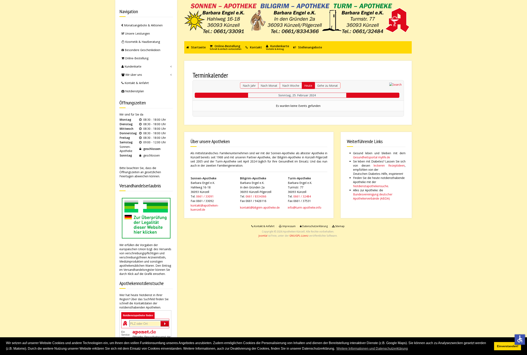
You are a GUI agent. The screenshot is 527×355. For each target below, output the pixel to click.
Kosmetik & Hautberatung (142, 42)
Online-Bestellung (136, 58)
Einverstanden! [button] (507, 346)
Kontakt (255, 47)
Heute (308, 86)
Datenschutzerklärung (315, 226)
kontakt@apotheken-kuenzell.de (205, 207)
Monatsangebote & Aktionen (143, 25)
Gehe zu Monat (327, 86)
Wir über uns (133, 75)
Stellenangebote (309, 47)
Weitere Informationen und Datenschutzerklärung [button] (372, 348)
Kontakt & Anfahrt (136, 83)
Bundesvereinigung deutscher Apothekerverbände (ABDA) (372, 196)
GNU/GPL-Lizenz (298, 235)
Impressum (289, 226)
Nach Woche (290, 86)
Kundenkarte (132, 66)
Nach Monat (269, 86)
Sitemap (340, 226)
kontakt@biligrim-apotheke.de (260, 207)
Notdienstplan (134, 91)
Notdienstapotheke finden (138, 315)
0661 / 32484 (302, 196)
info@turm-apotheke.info (304, 207)
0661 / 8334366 (256, 196)
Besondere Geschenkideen (142, 50)
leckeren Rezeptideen (389, 165)
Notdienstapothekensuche (370, 186)
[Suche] (395, 84)
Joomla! (263, 235)
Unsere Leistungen (137, 33)
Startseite (198, 47)
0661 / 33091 (205, 196)
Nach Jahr (249, 86)
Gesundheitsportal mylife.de (371, 157)
